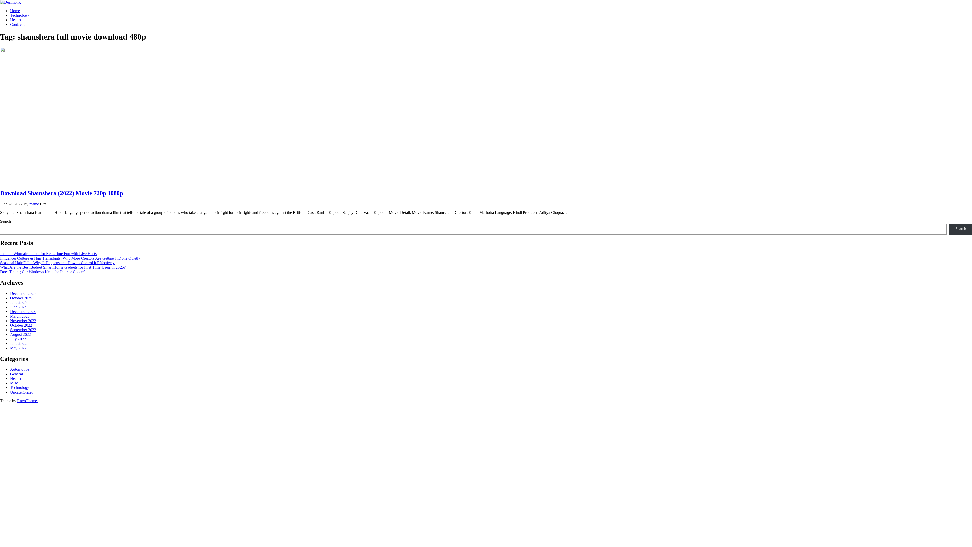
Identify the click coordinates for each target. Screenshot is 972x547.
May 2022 (18, 348)
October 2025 (21, 298)
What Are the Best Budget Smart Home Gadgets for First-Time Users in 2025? (63, 267)
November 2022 (23, 321)
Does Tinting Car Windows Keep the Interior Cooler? (43, 272)
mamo (34, 204)
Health (15, 20)
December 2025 (23, 293)
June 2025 (18, 302)
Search (5, 221)
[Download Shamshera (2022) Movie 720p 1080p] (121, 182)
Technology (19, 15)
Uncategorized (21, 392)
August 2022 (20, 334)
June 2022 (18, 343)
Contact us (18, 24)
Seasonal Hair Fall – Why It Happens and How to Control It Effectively (57, 263)
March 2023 (20, 316)
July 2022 (18, 339)
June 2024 (18, 307)
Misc (14, 383)
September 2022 (23, 330)
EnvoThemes (27, 401)
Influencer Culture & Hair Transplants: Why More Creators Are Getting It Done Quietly (70, 258)
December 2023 (23, 311)
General (16, 374)
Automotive (19, 369)
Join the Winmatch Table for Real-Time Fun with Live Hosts (48, 253)
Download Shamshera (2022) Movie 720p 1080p (61, 193)
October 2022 (21, 325)
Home (15, 11)
